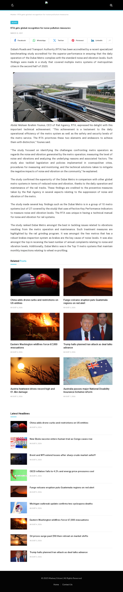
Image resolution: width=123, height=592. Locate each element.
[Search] (110, 5)
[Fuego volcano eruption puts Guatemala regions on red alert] (87, 282)
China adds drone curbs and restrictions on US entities (34, 302)
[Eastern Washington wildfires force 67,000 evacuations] (35, 326)
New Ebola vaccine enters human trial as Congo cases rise (61, 439)
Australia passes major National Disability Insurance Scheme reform (86, 390)
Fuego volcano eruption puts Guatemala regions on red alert (85, 302)
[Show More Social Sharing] (109, 40)
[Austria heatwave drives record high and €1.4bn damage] (35, 371)
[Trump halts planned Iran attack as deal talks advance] (87, 326)
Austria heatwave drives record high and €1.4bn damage (32, 390)
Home (13, 14)
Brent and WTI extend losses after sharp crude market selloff (63, 455)
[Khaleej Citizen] (61, 5)
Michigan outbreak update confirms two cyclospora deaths (61, 503)
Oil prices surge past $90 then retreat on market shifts (59, 536)
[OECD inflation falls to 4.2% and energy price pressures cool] (18, 475)
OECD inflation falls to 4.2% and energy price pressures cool (62, 471)
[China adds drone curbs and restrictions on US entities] (35, 282)
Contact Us (67, 584)
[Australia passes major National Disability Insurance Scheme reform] (87, 371)
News (14, 22)
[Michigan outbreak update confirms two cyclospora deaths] (18, 507)
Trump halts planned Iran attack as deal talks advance (87, 346)
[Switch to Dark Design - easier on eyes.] (12, 5)
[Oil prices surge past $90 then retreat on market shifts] (18, 540)
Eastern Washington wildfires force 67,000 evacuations (33, 346)
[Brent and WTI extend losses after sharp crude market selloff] (18, 459)
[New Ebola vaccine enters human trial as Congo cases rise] (18, 443)
